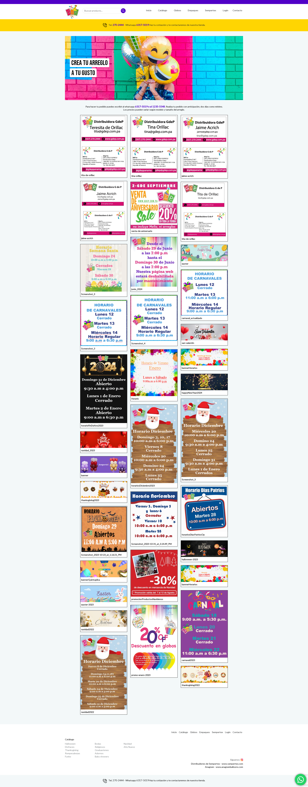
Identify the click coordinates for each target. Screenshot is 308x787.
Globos (177, 10)
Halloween (70, 743)
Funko (68, 756)
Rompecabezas (72, 753)
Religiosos (100, 747)
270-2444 (118, 24)
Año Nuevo (129, 747)
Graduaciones (102, 750)
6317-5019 (142, 24)
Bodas (98, 743)
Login (225, 10)
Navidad (128, 743)
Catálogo (162, 10)
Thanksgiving (71, 750)
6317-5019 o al (143, 106)
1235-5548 (158, 106)
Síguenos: (236, 759)
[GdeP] (72, 11)
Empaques (193, 10)
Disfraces (69, 747)
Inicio (148, 10)
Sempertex (210, 10)
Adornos (99, 753)
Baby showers (102, 756)
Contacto (237, 10)
